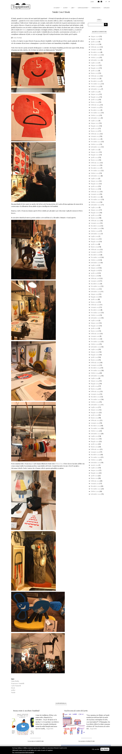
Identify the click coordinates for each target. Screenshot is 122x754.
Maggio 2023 (95, 126)
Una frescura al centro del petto (76, 711)
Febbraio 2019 (95, 249)
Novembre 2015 (96, 341)
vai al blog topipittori (35, 741)
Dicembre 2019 (95, 226)
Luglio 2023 (94, 121)
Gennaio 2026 (95, 49)
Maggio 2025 (95, 68)
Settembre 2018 (96, 263)
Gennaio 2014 (95, 394)
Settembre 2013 (95, 405)
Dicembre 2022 (95, 139)
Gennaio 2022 (95, 165)
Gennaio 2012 (95, 452)
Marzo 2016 (94, 331)
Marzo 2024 (94, 102)
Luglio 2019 (94, 236)
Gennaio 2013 (95, 423)
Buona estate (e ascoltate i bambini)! (26, 711)
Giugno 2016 (95, 323)
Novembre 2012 (96, 428)
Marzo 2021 (94, 189)
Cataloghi (106, 7)
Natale (13, 692)
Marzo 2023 (94, 131)
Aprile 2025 (94, 71)
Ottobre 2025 (95, 57)
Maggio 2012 (95, 441)
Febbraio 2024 (95, 105)
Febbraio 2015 (95, 362)
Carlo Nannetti (16, 686)
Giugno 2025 (95, 65)
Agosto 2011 (94, 465)
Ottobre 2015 (95, 344)
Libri (72, 7)
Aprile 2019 (94, 244)
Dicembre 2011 (95, 454)
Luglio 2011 (94, 468)
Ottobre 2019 (95, 231)
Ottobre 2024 (95, 86)
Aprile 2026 (94, 42)
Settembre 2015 (95, 347)
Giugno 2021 (95, 181)
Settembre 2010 (96, 494)
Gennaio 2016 (95, 336)
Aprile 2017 (94, 299)
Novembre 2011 (95, 457)
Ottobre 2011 (95, 460)
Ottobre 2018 (95, 260)
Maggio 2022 (95, 155)
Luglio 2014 (94, 378)
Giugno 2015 (95, 352)
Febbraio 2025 (95, 76)
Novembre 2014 (96, 370)
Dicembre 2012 (95, 426)
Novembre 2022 (96, 142)
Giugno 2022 (95, 152)
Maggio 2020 (95, 213)
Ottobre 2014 (95, 373)
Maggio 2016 (95, 326)
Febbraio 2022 (95, 163)
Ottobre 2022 (95, 144)
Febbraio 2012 (95, 449)
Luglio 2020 (94, 207)
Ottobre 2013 (95, 402)
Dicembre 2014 (95, 368)
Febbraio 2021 (95, 192)
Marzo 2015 (94, 360)
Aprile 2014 (94, 386)
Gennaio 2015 (95, 365)
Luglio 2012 (94, 436)
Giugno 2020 (95, 210)
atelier (13, 690)
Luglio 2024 (94, 92)
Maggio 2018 (95, 270)
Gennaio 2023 (95, 136)
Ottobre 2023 (95, 115)
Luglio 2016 (94, 320)
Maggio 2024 (95, 97)
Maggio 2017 (95, 297)
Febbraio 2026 (95, 47)
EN (109, 1)
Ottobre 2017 (95, 289)
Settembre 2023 (96, 118)
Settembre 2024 (96, 89)
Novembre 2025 (96, 55)
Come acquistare (83, 7)
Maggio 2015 (95, 355)
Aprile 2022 (94, 157)
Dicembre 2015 (95, 339)
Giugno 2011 (94, 470)
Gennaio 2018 (95, 281)
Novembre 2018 (96, 257)
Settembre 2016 (96, 318)
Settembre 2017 (95, 291)
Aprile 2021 (94, 186)
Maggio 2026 (95, 39)
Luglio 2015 (94, 349)
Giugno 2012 (95, 439)
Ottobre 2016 (95, 315)
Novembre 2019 (96, 228)
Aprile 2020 (94, 215)
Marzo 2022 (94, 160)
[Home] (20, 6)
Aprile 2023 (94, 128)
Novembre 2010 (96, 489)
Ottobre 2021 (95, 173)
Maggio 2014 (95, 384)
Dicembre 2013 (95, 397)
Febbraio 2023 (95, 134)
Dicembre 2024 (95, 81)
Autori (65, 7)
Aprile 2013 (94, 415)
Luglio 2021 (94, 178)
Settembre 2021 (96, 176)
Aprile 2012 (94, 444)
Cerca (106, 24)
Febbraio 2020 (95, 220)
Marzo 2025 (94, 73)
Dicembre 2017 (95, 284)
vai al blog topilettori (86, 741)
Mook (24, 30)
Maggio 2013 (95, 412)
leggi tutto (50, 729)
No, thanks (105, 749)
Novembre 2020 (96, 199)
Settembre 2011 (95, 462)
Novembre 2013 (96, 399)
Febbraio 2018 (95, 278)
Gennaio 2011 (95, 483)
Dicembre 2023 (95, 110)
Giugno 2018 (95, 268)
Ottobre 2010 (95, 491)
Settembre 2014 (96, 376)
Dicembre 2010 (95, 486)
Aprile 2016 (94, 328)
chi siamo (56, 7)
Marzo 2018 (94, 276)
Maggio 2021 (95, 184)
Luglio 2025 (94, 63)
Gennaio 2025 (95, 78)
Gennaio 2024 (95, 107)
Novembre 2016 (96, 313)
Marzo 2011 (94, 478)
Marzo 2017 (94, 302)
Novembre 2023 (96, 113)
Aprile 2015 (94, 357)
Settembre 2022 (96, 147)
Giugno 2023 (95, 123)
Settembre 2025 (96, 60)
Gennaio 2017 (95, 307)
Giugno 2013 (95, 410)
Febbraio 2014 (95, 391)
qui (77, 32)
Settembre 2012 (96, 434)
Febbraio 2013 (95, 420)
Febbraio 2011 (95, 481)
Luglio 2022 (94, 149)
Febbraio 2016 (95, 333)
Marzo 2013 (94, 418)
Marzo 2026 (94, 44)
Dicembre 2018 (95, 255)
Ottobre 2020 (95, 202)
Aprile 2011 (94, 476)
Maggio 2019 (95, 241)
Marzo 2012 (94, 447)
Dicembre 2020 (95, 197)
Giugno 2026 (95, 36)
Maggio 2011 (95, 473)
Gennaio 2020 (95, 223)
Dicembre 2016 (95, 310)
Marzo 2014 (94, 389)
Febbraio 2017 (95, 305)
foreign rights (96, 7)
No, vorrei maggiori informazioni (23, 752)
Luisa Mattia (17, 38)
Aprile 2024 (94, 99)
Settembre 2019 (96, 234)
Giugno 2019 (95, 239)
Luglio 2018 (94, 265)
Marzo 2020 (94, 218)
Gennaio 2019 (95, 252)
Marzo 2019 (94, 247)
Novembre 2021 (96, 170)
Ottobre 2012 (95, 431)
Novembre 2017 (95, 286)
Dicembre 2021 (95, 168)
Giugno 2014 (95, 381)
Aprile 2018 (94, 273)
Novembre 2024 (96, 84)
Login (92, 1)
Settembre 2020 (96, 205)
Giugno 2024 (95, 94)
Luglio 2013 (94, 407)
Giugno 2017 (94, 294)
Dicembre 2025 (95, 52)
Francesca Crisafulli (17, 683)
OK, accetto (95, 749)
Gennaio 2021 (95, 194)
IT (106, 1)
